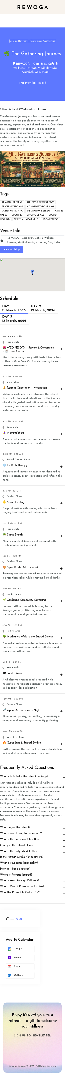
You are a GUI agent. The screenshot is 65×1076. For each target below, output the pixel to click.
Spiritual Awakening (26, 219)
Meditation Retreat (38, 211)
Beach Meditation (12, 207)
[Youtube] (20, 919)
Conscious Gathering (42, 41)
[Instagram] (17, 919)
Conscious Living (12, 211)
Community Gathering (40, 207)
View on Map (12, 249)
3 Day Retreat (19, 41)
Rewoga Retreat (17, 1065)
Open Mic (17, 215)
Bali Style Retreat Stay (40, 202)
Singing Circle (35, 215)
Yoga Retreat (50, 219)
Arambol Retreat (12, 202)
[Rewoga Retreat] (32, 7)
